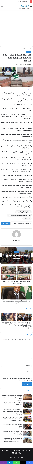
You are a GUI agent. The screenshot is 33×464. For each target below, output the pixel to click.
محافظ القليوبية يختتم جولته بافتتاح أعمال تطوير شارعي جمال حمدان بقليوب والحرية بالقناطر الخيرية (12, 411)
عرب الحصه (27, 218)
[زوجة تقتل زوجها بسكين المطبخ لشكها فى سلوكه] (27, 426)
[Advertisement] (16, 28)
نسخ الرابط (5, 223)
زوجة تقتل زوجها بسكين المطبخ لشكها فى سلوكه (12, 425)
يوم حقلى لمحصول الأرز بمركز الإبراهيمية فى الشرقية (9, 323)
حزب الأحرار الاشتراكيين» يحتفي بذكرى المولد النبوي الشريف (16, 1)
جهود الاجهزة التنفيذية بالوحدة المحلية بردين (19, 215)
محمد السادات (27, 64)
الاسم (30, 358)
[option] (16, 255)
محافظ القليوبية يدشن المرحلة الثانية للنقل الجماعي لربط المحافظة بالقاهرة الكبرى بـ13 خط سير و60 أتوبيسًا (25, 325)
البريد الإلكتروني (28, 365)
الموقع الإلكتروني (28, 371)
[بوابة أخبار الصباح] (23, 6)
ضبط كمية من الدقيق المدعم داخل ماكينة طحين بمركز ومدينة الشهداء (16, 257)
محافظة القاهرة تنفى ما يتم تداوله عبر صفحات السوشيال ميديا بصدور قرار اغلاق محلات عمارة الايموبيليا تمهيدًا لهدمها (13, 439)
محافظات (24, 48)
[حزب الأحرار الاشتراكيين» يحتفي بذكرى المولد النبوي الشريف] (27, 405)
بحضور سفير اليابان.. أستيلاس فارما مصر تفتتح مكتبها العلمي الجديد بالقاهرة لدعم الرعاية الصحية (12, 397)
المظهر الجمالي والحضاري (23, 212)
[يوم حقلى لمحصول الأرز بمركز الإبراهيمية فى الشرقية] (8, 317)
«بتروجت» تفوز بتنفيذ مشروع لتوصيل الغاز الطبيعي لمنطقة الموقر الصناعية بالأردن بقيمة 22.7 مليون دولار (12, 418)
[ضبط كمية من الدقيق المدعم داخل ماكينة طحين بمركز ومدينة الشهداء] (27, 433)
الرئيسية (28, 48)
